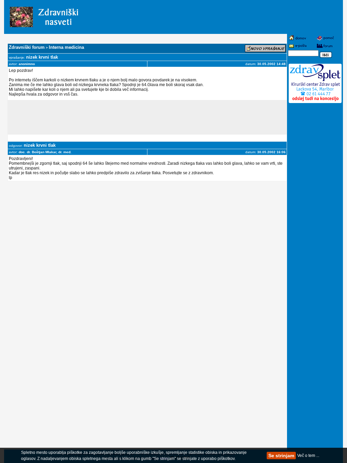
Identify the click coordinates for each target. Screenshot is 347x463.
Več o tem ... (308, 455)
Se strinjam (281, 455)
